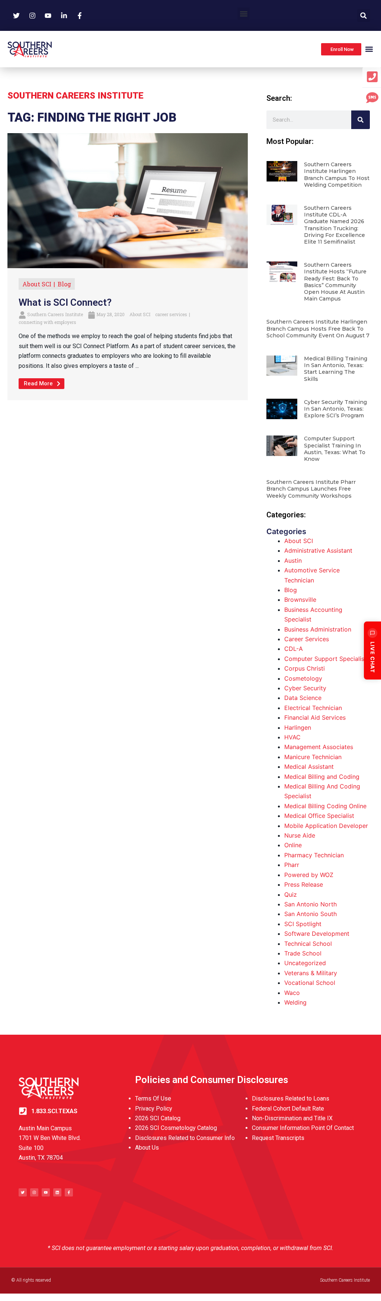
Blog (64, 284)
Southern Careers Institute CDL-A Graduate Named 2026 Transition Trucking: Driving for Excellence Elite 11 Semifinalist (334, 225)
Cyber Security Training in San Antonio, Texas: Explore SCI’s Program (335, 409)
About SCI (36, 284)
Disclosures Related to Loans (290, 1098)
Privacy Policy (153, 1108)
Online (293, 845)
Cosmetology (303, 678)
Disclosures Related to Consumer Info (185, 1137)
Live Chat (372, 657)
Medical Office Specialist (319, 815)
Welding (295, 1002)
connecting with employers (47, 322)
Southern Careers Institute (55, 314)
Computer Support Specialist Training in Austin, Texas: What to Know (334, 448)
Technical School (308, 943)
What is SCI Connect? (65, 302)
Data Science (302, 697)
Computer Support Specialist (325, 658)
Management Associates (318, 747)
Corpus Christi (304, 668)
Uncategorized (305, 963)
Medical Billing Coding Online (325, 806)
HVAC (292, 737)
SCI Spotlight (302, 924)
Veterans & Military (310, 973)
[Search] (360, 119)
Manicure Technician (313, 757)
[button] (243, 13)
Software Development (316, 933)
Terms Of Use (153, 1098)
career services (171, 314)
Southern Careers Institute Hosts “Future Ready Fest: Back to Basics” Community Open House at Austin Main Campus (335, 281)
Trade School (302, 953)
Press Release (303, 884)
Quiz (290, 894)
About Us (147, 1147)
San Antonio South (310, 914)
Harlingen (297, 727)
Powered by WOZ (308, 874)
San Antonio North (310, 904)
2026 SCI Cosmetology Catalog (176, 1127)
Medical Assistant (309, 766)
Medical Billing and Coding (321, 776)
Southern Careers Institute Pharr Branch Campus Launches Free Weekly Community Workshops (311, 489)
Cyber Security (305, 688)
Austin (293, 560)
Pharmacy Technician (314, 855)
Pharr (291, 864)
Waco (292, 992)
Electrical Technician (313, 707)
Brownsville (300, 599)
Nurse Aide (299, 835)
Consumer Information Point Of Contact (303, 1127)
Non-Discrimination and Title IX (292, 1118)
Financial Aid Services (315, 717)
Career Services (306, 639)
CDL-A (293, 648)
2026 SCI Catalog (157, 1118)
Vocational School (309, 982)
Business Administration (317, 629)
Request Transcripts (278, 1137)
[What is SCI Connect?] (127, 200)
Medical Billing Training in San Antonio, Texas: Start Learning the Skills (335, 368)
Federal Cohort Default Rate (288, 1108)
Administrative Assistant (318, 550)
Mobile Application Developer (326, 825)
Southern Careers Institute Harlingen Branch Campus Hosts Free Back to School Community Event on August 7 (317, 328)
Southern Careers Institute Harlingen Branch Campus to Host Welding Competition (336, 174)
